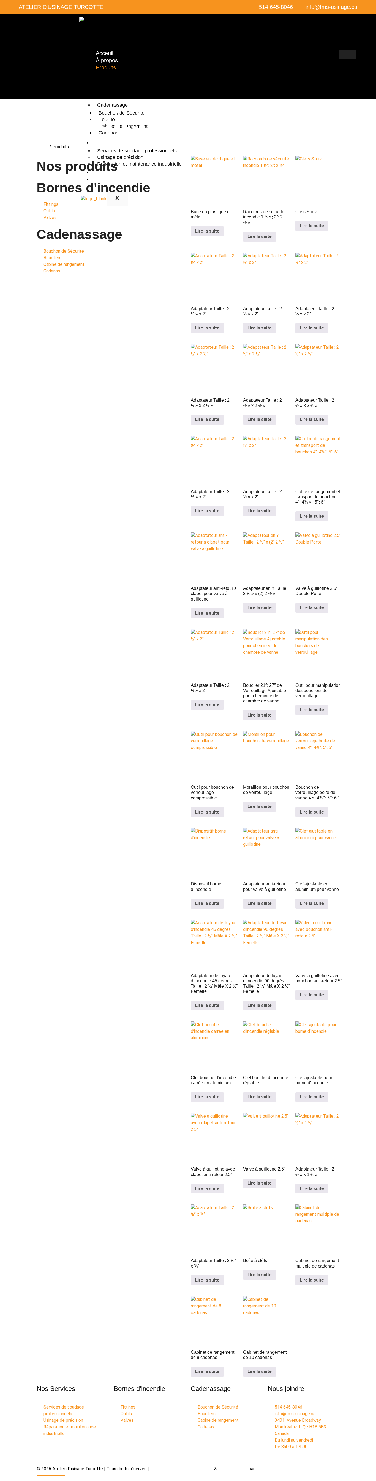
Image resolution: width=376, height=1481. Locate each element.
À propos (107, 60)
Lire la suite (207, 231)
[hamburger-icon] (347, 54)
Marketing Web (232, 1468)
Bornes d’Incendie (117, 76)
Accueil (41, 146)
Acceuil (104, 53)
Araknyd (263, 1468)
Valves (106, 97)
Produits (106, 67)
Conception (202, 1468)
